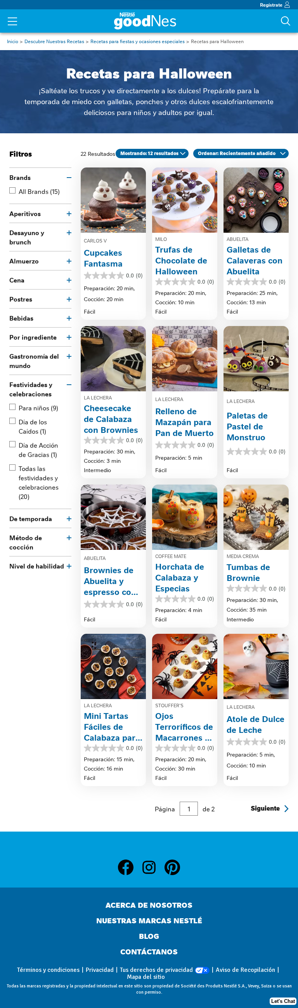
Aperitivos (25, 213)
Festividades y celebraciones (30, 389)
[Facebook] (129, 867)
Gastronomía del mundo (34, 361)
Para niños (38, 407)
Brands (20, 177)
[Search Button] (285, 21)
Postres (20, 299)
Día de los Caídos (33, 426)
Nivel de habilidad (36, 566)
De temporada (30, 518)
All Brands (39, 191)
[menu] (12, 22)
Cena (16, 280)
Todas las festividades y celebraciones (39, 482)
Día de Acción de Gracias (38, 450)
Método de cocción (25, 542)
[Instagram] (153, 867)
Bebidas (21, 318)
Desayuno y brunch (26, 237)
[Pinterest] (172, 867)
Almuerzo (24, 260)
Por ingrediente (33, 337)
